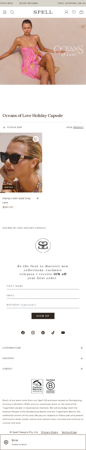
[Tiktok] (53, 332)
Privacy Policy (49, 432)
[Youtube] (63, 332)
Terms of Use (69, 432)
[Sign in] (68, 12)
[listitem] (43, 115)
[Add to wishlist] (35, 139)
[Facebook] (23, 332)
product (78, 127)
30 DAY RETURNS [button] (28, 3)
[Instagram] (33, 332)
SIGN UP (43, 315)
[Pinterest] (43, 332)
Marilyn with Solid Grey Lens (17, 200)
